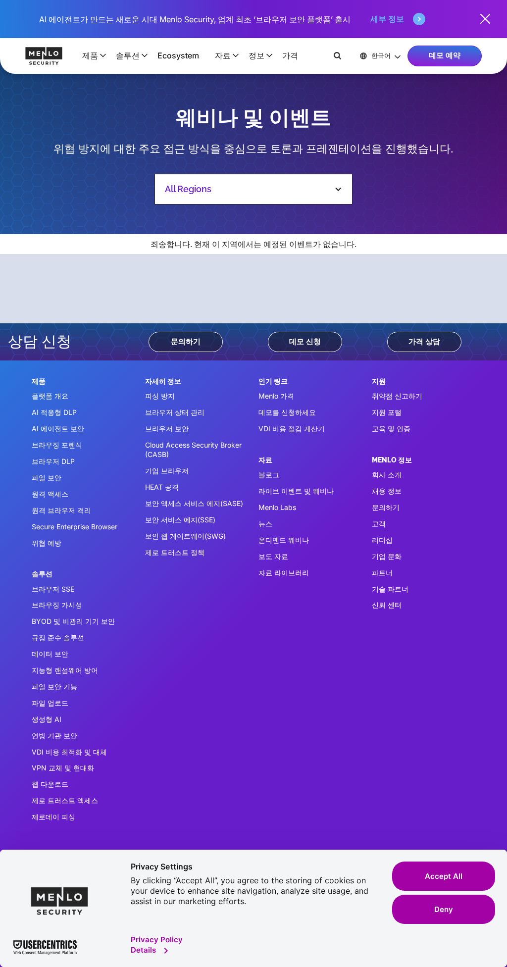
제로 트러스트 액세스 (65, 800)
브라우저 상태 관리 (174, 412)
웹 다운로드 (50, 784)
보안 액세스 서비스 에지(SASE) (194, 503)
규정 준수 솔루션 (58, 637)
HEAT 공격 (162, 487)
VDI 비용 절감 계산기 (291, 428)
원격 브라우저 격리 (61, 510)
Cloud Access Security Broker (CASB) (193, 449)
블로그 (268, 474)
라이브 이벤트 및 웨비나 (296, 491)
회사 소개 (387, 474)
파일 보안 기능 (54, 686)
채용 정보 (387, 491)
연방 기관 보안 (54, 735)
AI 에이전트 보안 (58, 428)
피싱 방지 (160, 396)
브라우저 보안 (167, 428)
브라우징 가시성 (57, 605)
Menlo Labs (277, 507)
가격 (290, 55)
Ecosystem (178, 55)
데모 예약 (444, 55)
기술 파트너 (390, 589)
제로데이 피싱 (53, 817)
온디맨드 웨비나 (283, 540)
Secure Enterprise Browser (74, 526)
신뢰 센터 (387, 605)
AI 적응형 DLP (54, 412)
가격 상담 (424, 341)
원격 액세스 (50, 494)
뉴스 (265, 523)
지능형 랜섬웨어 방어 (65, 670)
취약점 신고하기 (397, 396)
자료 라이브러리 (283, 572)
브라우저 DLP (53, 461)
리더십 (382, 540)
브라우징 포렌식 (57, 445)
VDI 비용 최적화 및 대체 (69, 752)
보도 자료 (273, 556)
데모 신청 (305, 341)
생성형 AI (46, 719)
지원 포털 (387, 412)
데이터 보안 (50, 654)
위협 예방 (46, 543)
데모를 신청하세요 (287, 412)
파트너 (382, 572)
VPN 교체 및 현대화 (63, 767)
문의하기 (186, 341)
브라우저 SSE (53, 589)
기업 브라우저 (167, 470)
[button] (91, 55)
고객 (379, 523)
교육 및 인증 (391, 428)
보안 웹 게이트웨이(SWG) (185, 536)
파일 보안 (46, 477)
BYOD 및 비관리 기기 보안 (73, 621)
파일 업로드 (50, 703)
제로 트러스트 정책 (174, 552)
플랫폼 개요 (50, 396)
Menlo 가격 (276, 396)
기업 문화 (387, 556)
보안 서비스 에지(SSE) (180, 519)
